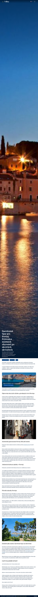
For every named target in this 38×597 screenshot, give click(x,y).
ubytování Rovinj (26, 546)
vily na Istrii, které (28, 548)
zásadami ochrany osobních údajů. (22, 596)
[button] (31, 1)
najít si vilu (10, 390)
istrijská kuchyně (26, 444)
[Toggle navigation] (34, 2)
